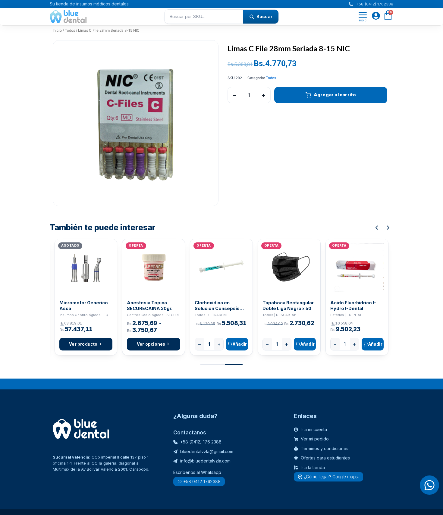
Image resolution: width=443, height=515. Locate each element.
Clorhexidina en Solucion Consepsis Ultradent (217, 305)
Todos (70, 30)
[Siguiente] (388, 227)
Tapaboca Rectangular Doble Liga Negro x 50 (288, 305)
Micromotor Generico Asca (83, 305)
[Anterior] (377, 227)
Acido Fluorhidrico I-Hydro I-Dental (353, 305)
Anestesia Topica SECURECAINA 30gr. (149, 305)
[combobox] (204, 17)
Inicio (57, 30)
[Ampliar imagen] (208, 50)
